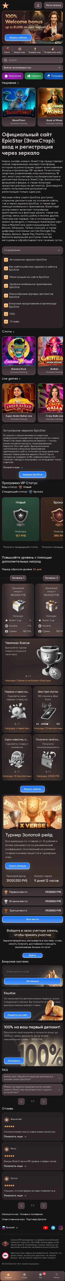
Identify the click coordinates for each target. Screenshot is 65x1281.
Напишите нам (10, 1214)
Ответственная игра (13, 1219)
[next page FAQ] (43, 1101)
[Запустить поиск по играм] (5, 60)
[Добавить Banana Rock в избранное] (31, 341)
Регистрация (53, 5)
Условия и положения (31, 1214)
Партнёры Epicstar (36, 1219)
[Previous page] (21, 1205)
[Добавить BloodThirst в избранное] (31, 92)
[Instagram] (60, 1227)
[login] (38, 5)
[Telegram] (53, 1227)
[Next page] (43, 1205)
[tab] (7, 50)
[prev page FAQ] (21, 1101)
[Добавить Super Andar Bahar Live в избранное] (31, 388)
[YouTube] (45, 1227)
